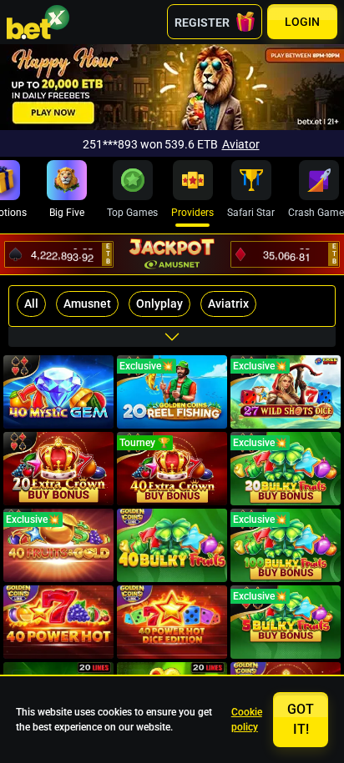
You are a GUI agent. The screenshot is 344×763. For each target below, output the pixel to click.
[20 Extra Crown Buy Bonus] (58, 468)
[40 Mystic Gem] (58, 392)
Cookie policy (246, 719)
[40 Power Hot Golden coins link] (58, 622)
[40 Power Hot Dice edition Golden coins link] (172, 622)
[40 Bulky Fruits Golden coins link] (172, 545)
